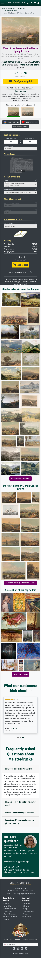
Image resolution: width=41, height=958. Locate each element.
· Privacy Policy (7, 911)
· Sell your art (26, 906)
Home (3, 8)
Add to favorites (31, 122)
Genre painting (20, 8)
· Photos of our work (28, 911)
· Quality (24, 909)
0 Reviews (25, 126)
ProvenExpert (14, 728)
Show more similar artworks (20, 478)
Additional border (8, 146)
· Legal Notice (7, 906)
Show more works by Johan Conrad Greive (20, 583)
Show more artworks (20, 674)
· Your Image (26, 903)
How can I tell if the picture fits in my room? (20, 803)
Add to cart (22, 265)
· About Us (6, 919)
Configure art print (22, 81)
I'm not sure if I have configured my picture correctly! (19, 822)
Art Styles (11, 8)
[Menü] (2, 3)
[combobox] (20, 148)
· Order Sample (26, 917)
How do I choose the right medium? (19, 812)
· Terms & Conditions (9, 909)
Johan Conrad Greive (10, 11)
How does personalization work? (18, 769)
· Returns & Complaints (10, 917)
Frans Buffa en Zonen (29, 64)
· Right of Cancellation (9, 914)
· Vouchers (25, 914)
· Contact (6, 903)
